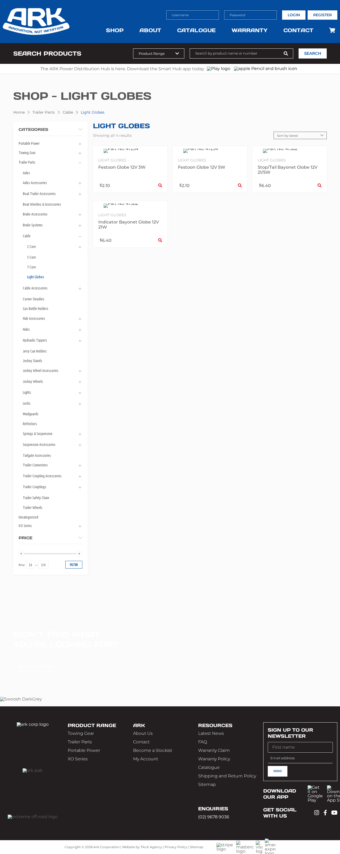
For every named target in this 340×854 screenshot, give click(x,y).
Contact (298, 30)
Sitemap (207, 784)
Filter (74, 564)
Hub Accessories (34, 318)
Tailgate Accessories (37, 455)
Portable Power (29, 143)
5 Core (31, 257)
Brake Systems (33, 225)
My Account (145, 758)
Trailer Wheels (32, 507)
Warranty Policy (214, 758)
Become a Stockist (152, 750)
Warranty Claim (214, 750)
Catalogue (196, 30)
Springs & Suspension (37, 434)
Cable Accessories (35, 288)
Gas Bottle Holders (35, 308)
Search (312, 53)
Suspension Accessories (39, 444)
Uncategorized (28, 517)
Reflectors (30, 424)
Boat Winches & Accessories (42, 204)
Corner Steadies (33, 299)
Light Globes (35, 277)
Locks (27, 403)
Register (322, 15)
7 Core (31, 267)
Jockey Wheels (33, 381)
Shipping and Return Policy (227, 775)
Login (294, 15)
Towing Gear (27, 153)
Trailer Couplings (34, 487)
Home (19, 112)
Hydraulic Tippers (35, 340)
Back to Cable (36, 666)
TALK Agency (151, 847)
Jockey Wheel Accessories (40, 370)
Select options (160, 185)
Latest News (211, 733)
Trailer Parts (43, 112)
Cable (68, 112)
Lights (27, 392)
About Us (143, 733)
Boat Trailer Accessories (39, 194)
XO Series (25, 526)
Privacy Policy (176, 847)
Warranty (249, 30)
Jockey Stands (32, 361)
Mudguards (31, 414)
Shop (115, 30)
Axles (26, 173)
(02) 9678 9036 (213, 816)
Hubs (26, 329)
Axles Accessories (35, 183)
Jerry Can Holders (35, 351)
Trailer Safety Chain (36, 498)
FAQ (202, 741)
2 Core (31, 246)
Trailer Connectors (35, 465)
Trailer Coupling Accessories (42, 476)
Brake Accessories (35, 214)
